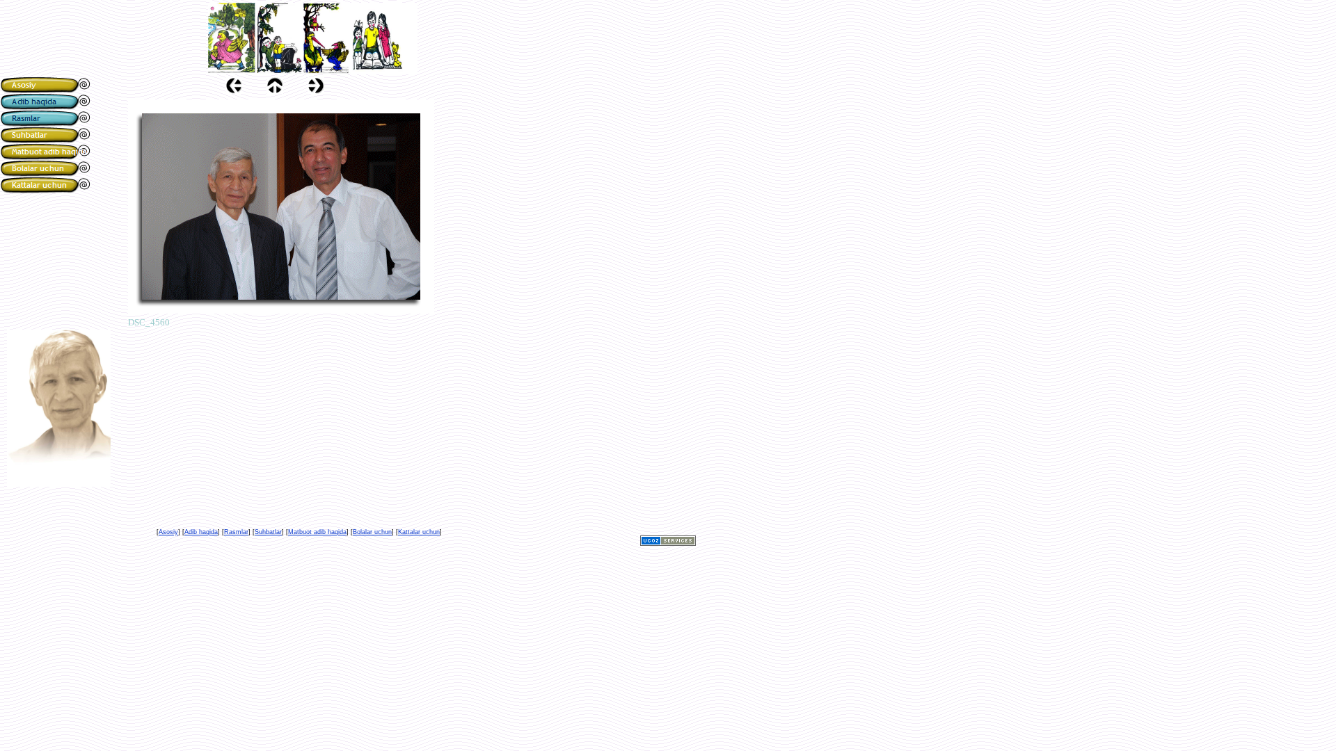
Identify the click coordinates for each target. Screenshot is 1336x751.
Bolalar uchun (372, 531)
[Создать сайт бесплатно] (668, 542)
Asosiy (168, 531)
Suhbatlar (268, 531)
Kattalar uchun (419, 531)
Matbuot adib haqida (317, 531)
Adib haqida (201, 531)
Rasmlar (236, 531)
